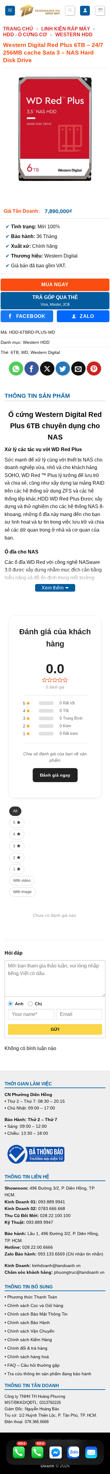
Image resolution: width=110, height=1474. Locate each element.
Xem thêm (53, 587)
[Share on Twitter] (63, 368)
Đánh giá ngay (55, 775)
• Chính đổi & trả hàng (26, 1348)
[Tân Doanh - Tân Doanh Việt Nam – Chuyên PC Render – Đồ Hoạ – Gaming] (40, 11)
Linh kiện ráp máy (65, 28)
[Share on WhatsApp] (16, 368)
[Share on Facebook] (31, 368)
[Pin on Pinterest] (94, 368)
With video (22, 880)
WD (24, 352)
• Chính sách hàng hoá (27, 1357)
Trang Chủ (18, 28)
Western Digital (45, 352)
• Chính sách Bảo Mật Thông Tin (36, 1314)
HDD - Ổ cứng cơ (25, 34)
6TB (15, 352)
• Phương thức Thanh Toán (31, 1297)
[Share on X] (47, 368)
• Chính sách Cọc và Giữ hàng (34, 1305)
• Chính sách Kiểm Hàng (28, 1339)
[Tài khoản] (85, 11)
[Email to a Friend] (78, 368)
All (15, 811)
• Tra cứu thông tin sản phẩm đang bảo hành (48, 1374)
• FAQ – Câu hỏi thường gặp (32, 1365)
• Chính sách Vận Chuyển (29, 1331)
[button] (10, 11)
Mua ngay (55, 284)
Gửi (55, 1029)
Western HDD (74, 34)
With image (22, 892)
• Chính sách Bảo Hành (27, 1322)
